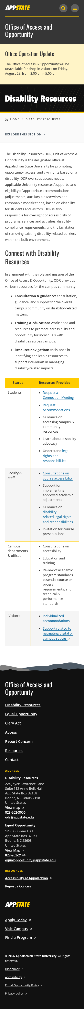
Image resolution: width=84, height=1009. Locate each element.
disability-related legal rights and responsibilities (58, 517)
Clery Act (13, 723)
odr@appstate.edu (19, 817)
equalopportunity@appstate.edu (30, 860)
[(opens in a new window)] (17, 7)
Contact (12, 759)
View (12, 807)
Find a (18, 937)
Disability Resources (23, 704)
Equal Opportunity (21, 713)
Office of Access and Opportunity (28, 30)
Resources (14, 750)
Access (11, 732)
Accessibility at (26, 878)
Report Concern (19, 741)
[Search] (63, 8)
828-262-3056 (15, 812)
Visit (16, 928)
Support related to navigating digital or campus (58, 633)
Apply (16, 919)
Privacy (14, 993)
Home (14, 119)
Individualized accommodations (56, 618)
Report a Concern (18, 886)
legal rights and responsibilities (56, 456)
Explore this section (23, 134)
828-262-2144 (15, 855)
